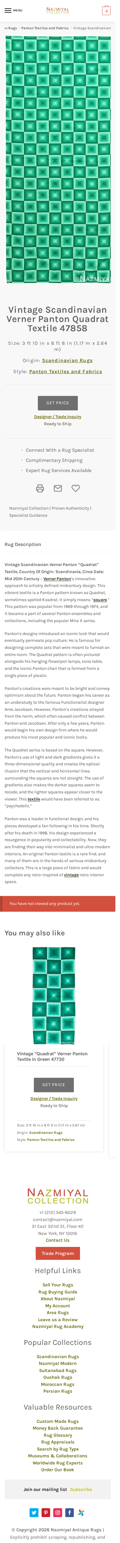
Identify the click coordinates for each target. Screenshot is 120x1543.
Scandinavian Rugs (67, 360)
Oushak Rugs (57, 1377)
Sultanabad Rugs (58, 1370)
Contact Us (58, 1240)
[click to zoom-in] (60, 159)
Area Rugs (58, 1312)
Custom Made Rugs (58, 1421)
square (100, 599)
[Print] (40, 488)
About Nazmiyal (58, 1298)
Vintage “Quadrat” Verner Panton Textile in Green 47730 (52, 1056)
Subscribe (81, 1489)
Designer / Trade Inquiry (57, 416)
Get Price (57, 402)
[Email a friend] (58, 488)
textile (34, 799)
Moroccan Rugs (57, 1384)
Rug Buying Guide (57, 1292)
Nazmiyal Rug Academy (57, 1326)
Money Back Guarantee (58, 1428)
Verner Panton (57, 578)
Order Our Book (57, 1469)
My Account (57, 1306)
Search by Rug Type (58, 1449)
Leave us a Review (58, 1319)
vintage (71, 874)
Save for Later (75, 488)
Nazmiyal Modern (58, 1363)
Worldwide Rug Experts (58, 1463)
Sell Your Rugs (57, 1285)
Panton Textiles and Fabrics (45, 28)
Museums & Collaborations (57, 1456)
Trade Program (58, 1253)
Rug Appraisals (57, 1442)
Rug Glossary (58, 1435)
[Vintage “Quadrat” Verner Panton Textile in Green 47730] (54, 996)
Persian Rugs (57, 1391)
